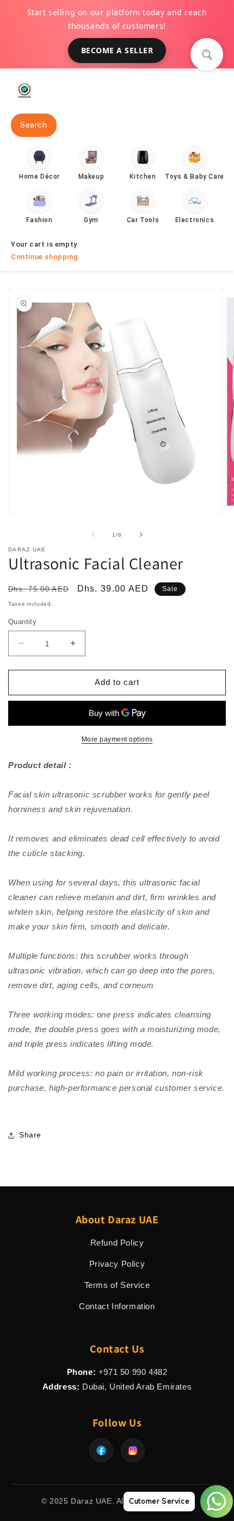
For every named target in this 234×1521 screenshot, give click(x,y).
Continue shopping (44, 257)
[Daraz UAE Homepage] (24, 100)
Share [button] (30, 1134)
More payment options (117, 739)
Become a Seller (117, 50)
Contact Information (117, 1306)
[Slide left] (93, 534)
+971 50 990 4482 (133, 1372)
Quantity (22, 622)
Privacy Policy (117, 1263)
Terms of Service (117, 1285)
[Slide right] (141, 534)
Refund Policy (117, 1242)
